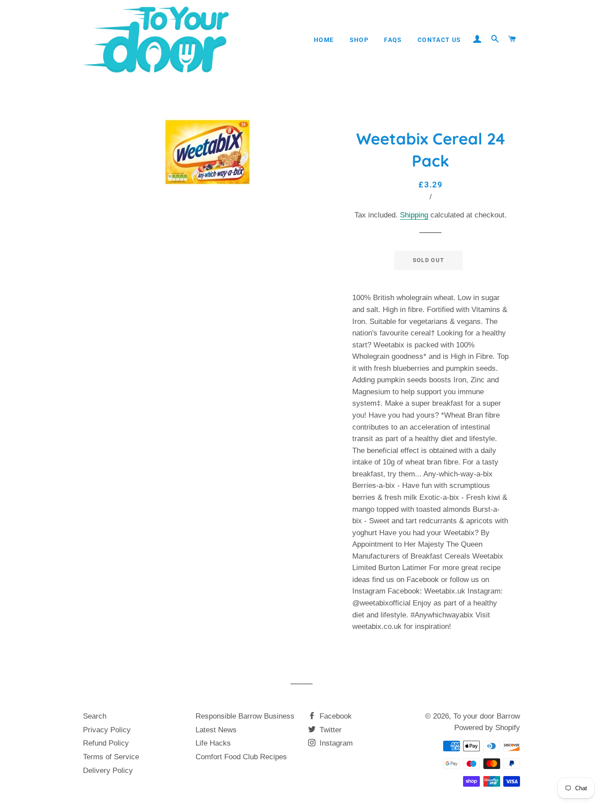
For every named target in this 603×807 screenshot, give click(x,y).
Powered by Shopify (487, 727)
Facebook (334, 716)
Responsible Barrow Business (245, 716)
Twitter (329, 730)
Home (324, 39)
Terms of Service (111, 757)
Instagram (335, 743)
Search (94, 716)
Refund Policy (106, 743)
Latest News (216, 730)
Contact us (439, 39)
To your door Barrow (486, 716)
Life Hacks (213, 743)
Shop (359, 39)
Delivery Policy (108, 770)
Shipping (414, 215)
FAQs (393, 39)
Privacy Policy (107, 730)
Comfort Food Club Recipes (241, 757)
